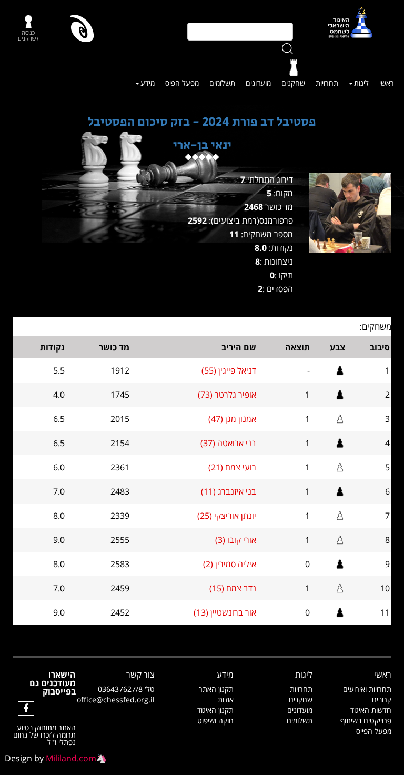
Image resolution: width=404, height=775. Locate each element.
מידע (147, 83)
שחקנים (293, 83)
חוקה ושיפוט (215, 721)
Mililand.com (71, 758)
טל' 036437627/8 (126, 689)
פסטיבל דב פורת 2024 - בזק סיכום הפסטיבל (202, 122)
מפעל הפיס (182, 83)
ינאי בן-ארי (202, 145)
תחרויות (327, 83)
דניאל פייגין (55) (228, 370)
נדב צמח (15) (232, 588)
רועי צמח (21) (232, 467)
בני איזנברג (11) (228, 491)
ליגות (361, 83)
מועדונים (258, 83)
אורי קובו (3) (235, 540)
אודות (226, 699)
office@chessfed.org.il (116, 699)
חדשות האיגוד (370, 710)
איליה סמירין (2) (229, 564)
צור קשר (140, 674)
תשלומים (222, 83)
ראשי (386, 83)
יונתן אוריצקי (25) (226, 515)
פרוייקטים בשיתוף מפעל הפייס (365, 726)
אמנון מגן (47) (232, 419)
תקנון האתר (216, 689)
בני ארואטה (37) (228, 443)
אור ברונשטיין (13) (225, 612)
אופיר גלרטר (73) (227, 394)
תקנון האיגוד (215, 710)
